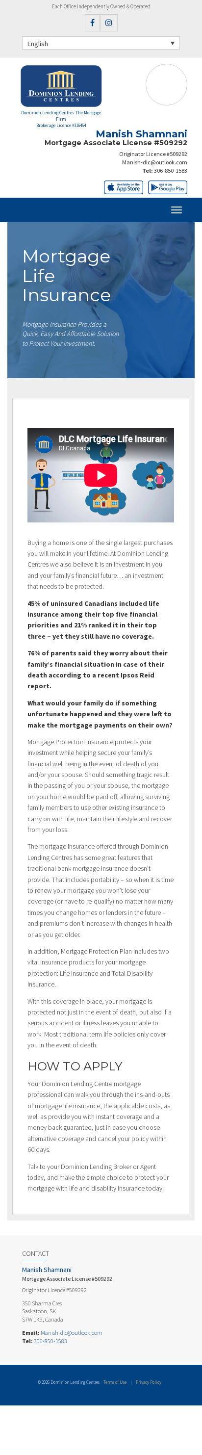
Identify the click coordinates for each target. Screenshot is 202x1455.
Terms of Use (114, 1382)
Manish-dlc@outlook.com (154, 162)
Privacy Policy (148, 1382)
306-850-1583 (170, 170)
